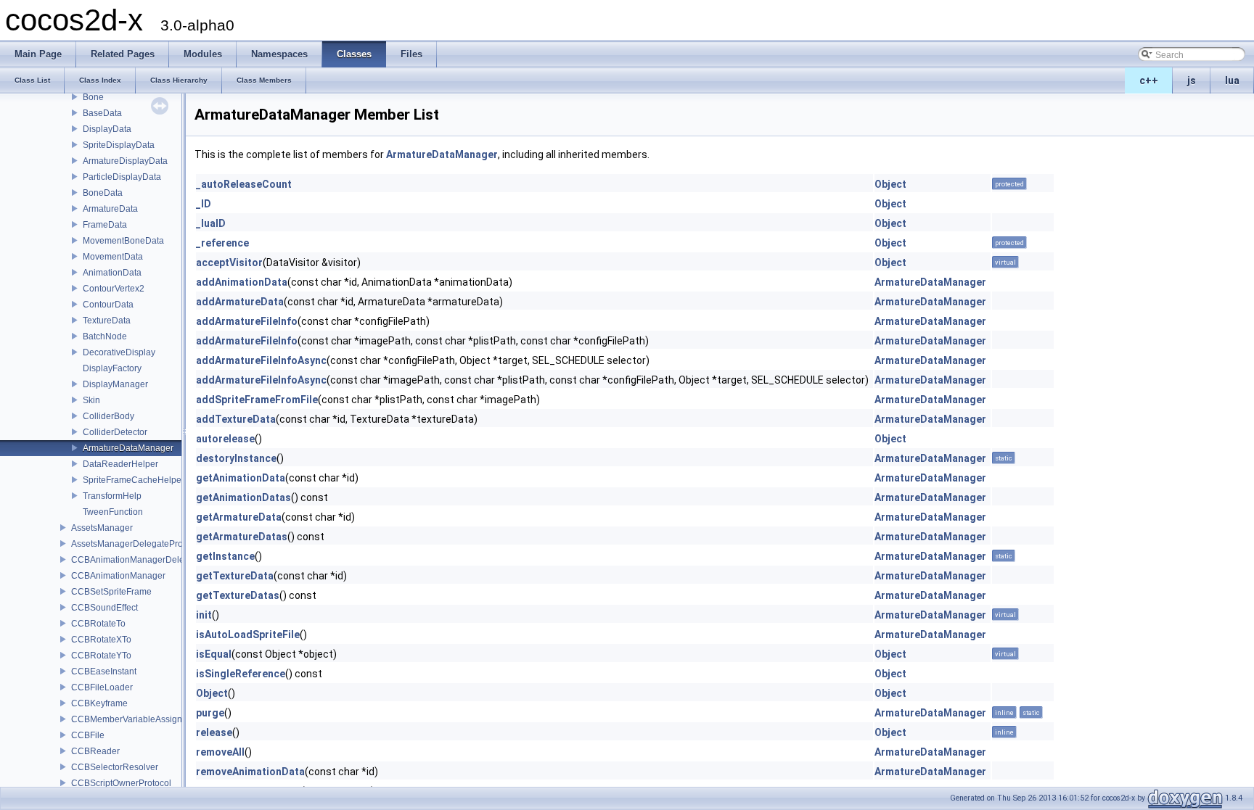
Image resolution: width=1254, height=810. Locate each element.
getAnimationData (240, 478)
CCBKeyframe (99, 703)
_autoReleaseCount (244, 184)
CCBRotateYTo (101, 655)
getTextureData (235, 576)
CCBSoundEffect (104, 608)
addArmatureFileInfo (247, 321)
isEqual (213, 654)
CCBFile (87, 735)
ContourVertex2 (113, 289)
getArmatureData (239, 517)
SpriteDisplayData (119, 145)
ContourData (108, 304)
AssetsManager (102, 528)
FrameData (105, 225)
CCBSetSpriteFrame (111, 592)
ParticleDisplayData (122, 177)
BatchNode (105, 336)
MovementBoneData (123, 241)
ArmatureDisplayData (125, 161)
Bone (93, 97)
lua (1232, 80)
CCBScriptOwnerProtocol (121, 783)
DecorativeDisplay (119, 352)
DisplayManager (115, 384)
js (1191, 80)
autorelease (225, 439)
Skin (91, 400)
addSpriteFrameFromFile (257, 399)
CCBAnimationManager (118, 576)
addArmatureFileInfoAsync (261, 360)
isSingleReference (240, 673)
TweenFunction (113, 512)
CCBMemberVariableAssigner (130, 719)
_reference (222, 243)
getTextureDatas (237, 595)
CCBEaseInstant (103, 671)
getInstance (225, 556)
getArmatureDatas (241, 536)
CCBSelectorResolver (114, 767)
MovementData (113, 257)
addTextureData (236, 419)
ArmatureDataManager (128, 448)
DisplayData (107, 129)
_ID (203, 204)
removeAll (220, 752)
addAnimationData (241, 282)
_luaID (211, 223)
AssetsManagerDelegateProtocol (136, 544)
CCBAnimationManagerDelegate (136, 560)
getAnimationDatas (243, 497)
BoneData (103, 193)
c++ (1148, 80)
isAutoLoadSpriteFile (248, 634)
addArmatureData (240, 301)
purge (210, 713)
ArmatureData (110, 209)
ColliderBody (108, 416)
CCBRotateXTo (101, 640)
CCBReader (95, 751)
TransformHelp (112, 496)
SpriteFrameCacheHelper (133, 480)
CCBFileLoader (102, 687)
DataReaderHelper (120, 464)
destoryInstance (236, 458)
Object (890, 184)
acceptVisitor (229, 262)
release (214, 732)
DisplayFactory (112, 368)
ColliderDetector (115, 432)
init (204, 615)
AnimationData (112, 273)
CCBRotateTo (98, 624)
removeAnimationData (250, 771)
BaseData (102, 113)
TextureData (107, 320)
